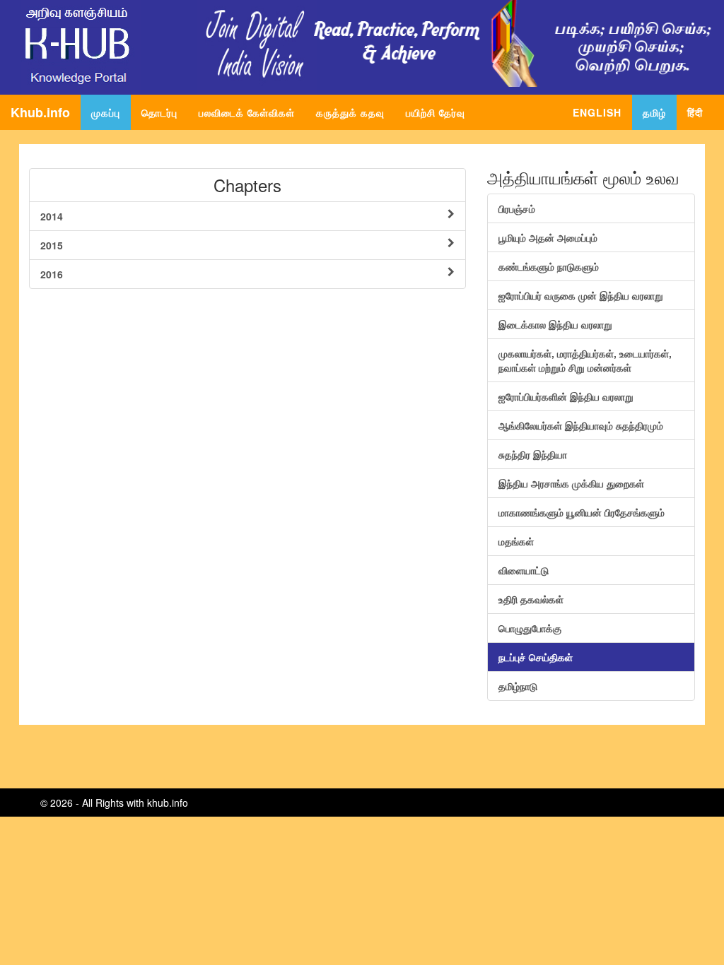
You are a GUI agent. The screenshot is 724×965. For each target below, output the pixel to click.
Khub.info (40, 112)
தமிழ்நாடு (517, 686)
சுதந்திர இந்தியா (532, 454)
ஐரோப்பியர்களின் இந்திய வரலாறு (566, 396)
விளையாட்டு (523, 570)
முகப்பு (111, 112)
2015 (51, 245)
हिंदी (695, 112)
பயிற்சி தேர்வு (435, 112)
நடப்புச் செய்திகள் (535, 657)
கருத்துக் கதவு (350, 112)
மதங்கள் (516, 541)
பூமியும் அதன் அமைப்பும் (547, 237)
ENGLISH (597, 112)
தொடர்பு (159, 112)
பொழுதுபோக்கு (529, 628)
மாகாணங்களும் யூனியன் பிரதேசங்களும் (581, 512)
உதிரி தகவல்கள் (531, 599)
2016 (51, 274)
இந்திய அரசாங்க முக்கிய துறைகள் (571, 483)
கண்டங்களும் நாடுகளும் (548, 266)
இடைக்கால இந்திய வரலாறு (555, 324)
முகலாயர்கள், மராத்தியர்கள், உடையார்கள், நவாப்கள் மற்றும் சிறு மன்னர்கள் (585, 360)
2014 (51, 216)
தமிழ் (654, 112)
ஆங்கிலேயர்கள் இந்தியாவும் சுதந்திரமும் (580, 425)
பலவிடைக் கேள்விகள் (247, 112)
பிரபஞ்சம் (516, 208)
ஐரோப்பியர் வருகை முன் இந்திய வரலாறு (580, 295)
